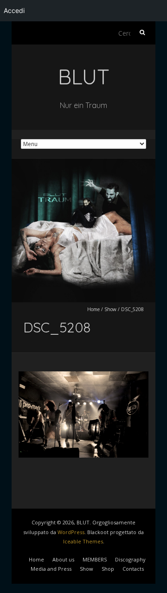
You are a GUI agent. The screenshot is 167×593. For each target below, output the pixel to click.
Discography (130, 559)
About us (63, 559)
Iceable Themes (83, 541)
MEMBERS (95, 559)
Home (93, 309)
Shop (108, 568)
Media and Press (51, 568)
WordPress (71, 532)
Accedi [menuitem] (14, 10)
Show (110, 309)
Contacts (133, 568)
